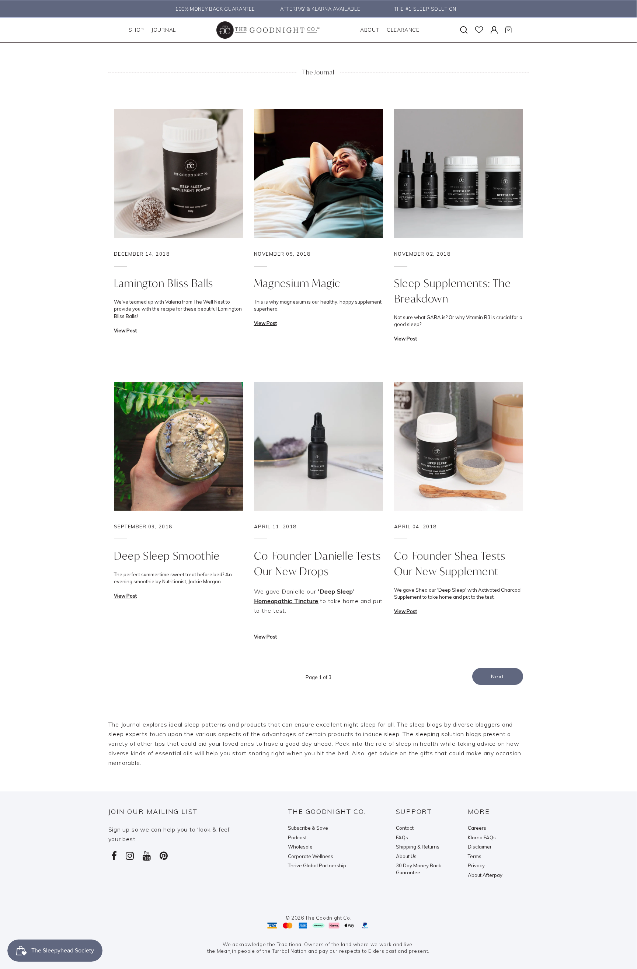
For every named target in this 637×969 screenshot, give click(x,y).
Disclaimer (480, 847)
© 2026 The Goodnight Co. (318, 918)
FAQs (402, 837)
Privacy (476, 865)
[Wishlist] (479, 30)
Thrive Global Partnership (317, 865)
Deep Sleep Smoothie (167, 556)
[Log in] (494, 30)
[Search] (463, 30)
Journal (164, 30)
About (370, 30)
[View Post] (178, 173)
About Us (406, 856)
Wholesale (300, 847)
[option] (213, 9)
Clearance (403, 30)
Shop (136, 30)
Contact (405, 828)
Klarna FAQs (482, 837)
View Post (125, 330)
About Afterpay (485, 875)
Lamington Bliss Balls (163, 283)
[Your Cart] (508, 30)
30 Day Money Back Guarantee (418, 869)
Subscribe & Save (308, 828)
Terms (474, 856)
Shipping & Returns (417, 847)
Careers (477, 828)
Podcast (297, 837)
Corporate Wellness (310, 856)
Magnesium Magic (297, 283)
